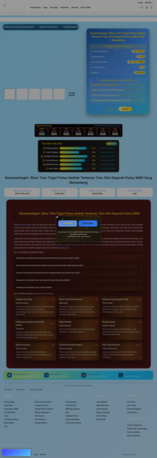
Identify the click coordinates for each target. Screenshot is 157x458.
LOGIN (68, 223)
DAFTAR (88, 223)
